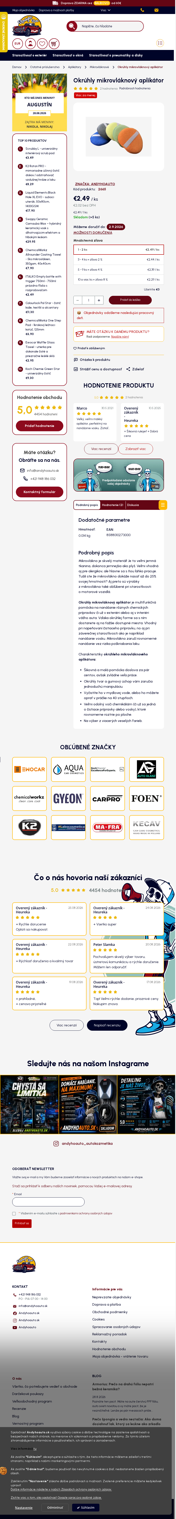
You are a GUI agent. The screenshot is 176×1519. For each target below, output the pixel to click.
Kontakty (99, 1341)
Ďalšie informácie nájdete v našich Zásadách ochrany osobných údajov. (61, 1489)
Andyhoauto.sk (29, 1313)
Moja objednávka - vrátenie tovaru (120, 1356)
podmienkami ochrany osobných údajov (86, 1213)
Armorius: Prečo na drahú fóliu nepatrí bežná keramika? (122, 1386)
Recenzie (19, 1409)
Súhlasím (87, 1508)
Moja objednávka (23, 10)
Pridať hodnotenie (39, 426)
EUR (17, 43)
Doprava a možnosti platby (56, 10)
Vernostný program (28, 1423)
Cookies (98, 1319)
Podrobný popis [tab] (87, 505)
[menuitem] (28, 55)
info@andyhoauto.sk (33, 1306)
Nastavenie (24, 1507)
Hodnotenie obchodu (109, 1349)
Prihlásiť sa (22, 1223)
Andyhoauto (27, 1327)
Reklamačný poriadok (109, 1334)
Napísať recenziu (107, 1025)
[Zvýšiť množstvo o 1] (99, 300)
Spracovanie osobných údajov (116, 1327)
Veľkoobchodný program (32, 1401)
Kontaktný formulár (39, 492)
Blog (15, 1416)
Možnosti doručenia (92, 233)
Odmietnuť (55, 1508)
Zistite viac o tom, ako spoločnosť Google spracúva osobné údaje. (56, 1497)
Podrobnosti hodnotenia (134, 88)
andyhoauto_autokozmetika (87, 1143)
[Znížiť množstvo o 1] (78, 300)
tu (34, 1448)
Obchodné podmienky (110, 1312)
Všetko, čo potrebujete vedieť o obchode (44, 1386)
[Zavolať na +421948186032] (147, 10)
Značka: (95, 184)
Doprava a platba (106, 1304)
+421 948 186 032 (33, 1297)
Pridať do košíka (130, 300)
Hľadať (72, 26)
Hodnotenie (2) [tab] (112, 505)
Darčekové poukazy (28, 1394)
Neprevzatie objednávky (111, 1297)
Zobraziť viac (135, 449)
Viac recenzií (101, 449)
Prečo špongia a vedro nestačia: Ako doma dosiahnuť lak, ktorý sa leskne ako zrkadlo (126, 1421)
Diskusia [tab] (133, 505)
